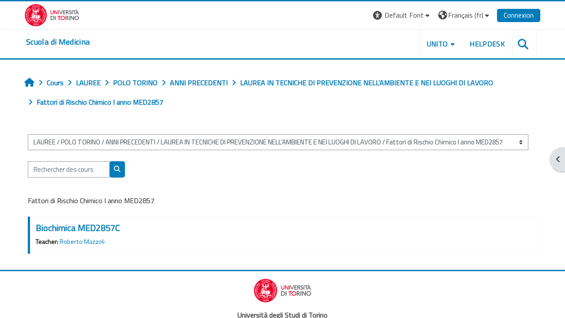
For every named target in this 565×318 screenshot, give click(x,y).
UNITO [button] (437, 43)
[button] (402, 15)
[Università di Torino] (51, 14)
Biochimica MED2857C (78, 228)
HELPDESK (487, 43)
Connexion (519, 15)
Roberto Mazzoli (82, 241)
